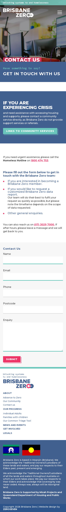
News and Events (14, 425)
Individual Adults (12, 413)
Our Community (12, 401)
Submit (11, 359)
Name (7, 253)
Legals (7, 433)
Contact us (9, 404)
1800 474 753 (39, 160)
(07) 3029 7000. (44, 224)
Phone (7, 286)
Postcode (9, 303)
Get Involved (11, 428)
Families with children (15, 417)
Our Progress (12, 409)
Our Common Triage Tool (17, 420)
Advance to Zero (12, 397)
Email (6, 270)
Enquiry (7, 320)
